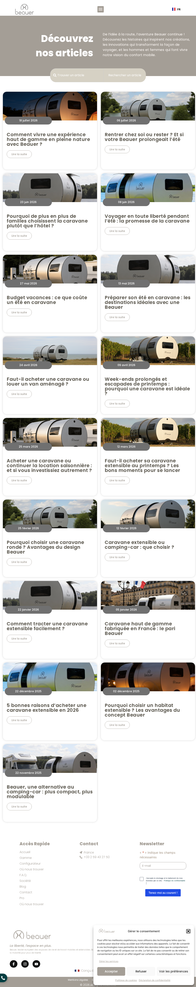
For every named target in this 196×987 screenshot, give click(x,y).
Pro (22, 898)
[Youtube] (36, 964)
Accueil (25, 852)
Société (25, 881)
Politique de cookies (126, 980)
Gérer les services (108, 961)
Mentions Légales (78, 979)
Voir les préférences (173, 971)
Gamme (26, 858)
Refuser (141, 971)
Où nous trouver (32, 869)
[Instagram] (25, 964)
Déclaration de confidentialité (154, 980)
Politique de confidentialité (174, 881)
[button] (188, 931)
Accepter (111, 971)
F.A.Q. (23, 875)
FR (178, 9)
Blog (23, 887)
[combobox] (176, 9)
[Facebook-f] (13, 964)
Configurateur (30, 864)
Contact (26, 892)
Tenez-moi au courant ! (163, 892)
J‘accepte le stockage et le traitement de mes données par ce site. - (165, 880)
